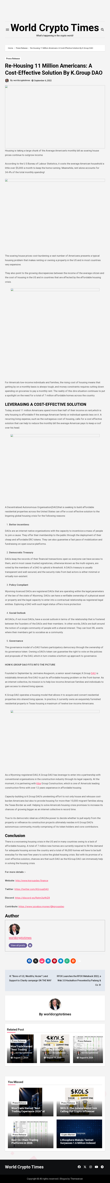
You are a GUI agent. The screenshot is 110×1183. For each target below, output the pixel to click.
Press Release (13, 58)
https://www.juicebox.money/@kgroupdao (41, 906)
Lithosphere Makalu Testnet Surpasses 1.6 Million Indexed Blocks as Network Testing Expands (78, 1144)
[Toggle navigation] (7, 29)
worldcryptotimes (21, 80)
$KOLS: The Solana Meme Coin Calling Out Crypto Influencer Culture (78, 1111)
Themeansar (76, 1178)
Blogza (63, 1178)
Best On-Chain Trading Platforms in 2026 (87, 1049)
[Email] (30, 945)
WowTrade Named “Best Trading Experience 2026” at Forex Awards (28, 1111)
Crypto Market (68, 1135)
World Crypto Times (54, 28)
